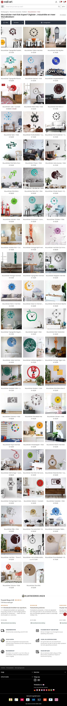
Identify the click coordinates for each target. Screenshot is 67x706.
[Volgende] (65, 614)
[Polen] (53, 690)
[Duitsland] (35, 690)
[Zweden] (51, 690)
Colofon (3, 668)
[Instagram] (35, 680)
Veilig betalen (45, 651)
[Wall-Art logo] (6, 2)
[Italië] (39, 690)
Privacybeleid (10, 668)
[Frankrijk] (37, 690)
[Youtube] (38, 680)
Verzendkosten (11, 630)
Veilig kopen (10, 639)
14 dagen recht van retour (49, 630)
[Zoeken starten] (59, 6)
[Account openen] (56, 2)
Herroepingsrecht (19, 668)
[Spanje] (49, 690)
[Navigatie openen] (2, 6)
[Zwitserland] (46, 690)
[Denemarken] (44, 690)
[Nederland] (42, 690)
